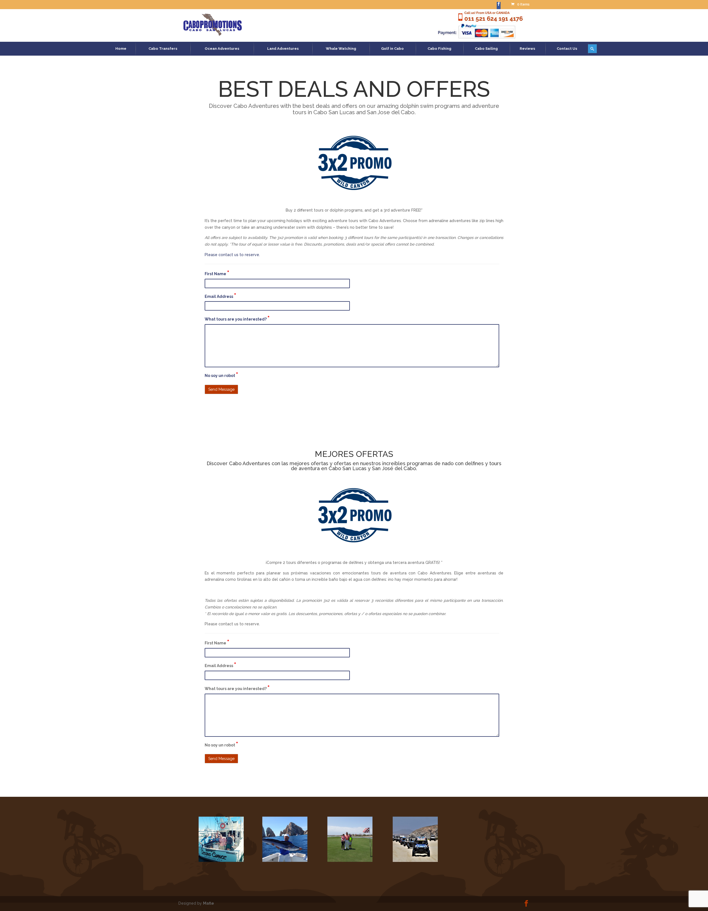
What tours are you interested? (237, 318)
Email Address (220, 296)
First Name (217, 273)
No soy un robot (221, 375)
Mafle (208, 903)
